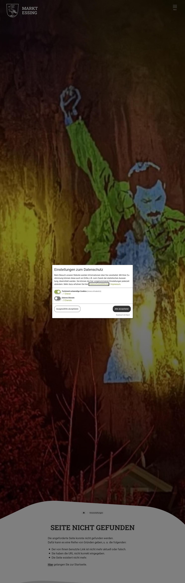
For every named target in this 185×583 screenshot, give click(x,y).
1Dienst (66, 293)
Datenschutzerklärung (99, 284)
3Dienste (67, 300)
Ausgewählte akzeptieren (67, 309)
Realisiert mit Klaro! (123, 315)
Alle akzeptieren (122, 309)
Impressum (115, 284)
